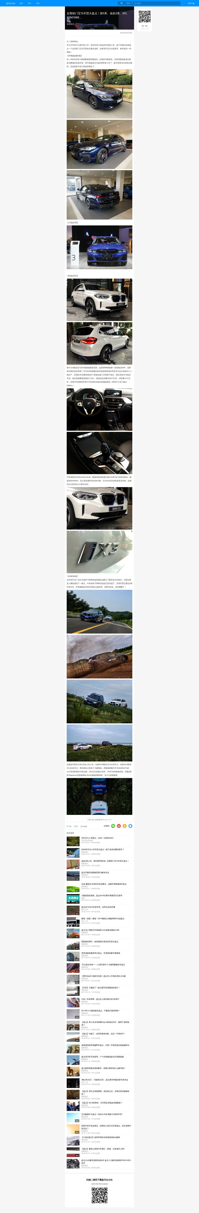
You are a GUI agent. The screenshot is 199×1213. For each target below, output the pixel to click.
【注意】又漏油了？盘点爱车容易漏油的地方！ (100, 987)
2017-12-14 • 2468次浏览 (90, 1029)
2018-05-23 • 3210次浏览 (90, 1098)
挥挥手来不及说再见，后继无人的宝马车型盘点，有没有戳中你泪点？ (106, 1127)
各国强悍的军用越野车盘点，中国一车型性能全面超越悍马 (105, 1045)
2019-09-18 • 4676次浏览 (90, 842)
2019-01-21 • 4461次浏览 (90, 1142)
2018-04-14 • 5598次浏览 (90, 1061)
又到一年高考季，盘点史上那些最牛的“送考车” (100, 999)
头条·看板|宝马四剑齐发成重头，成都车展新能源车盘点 (104, 884)
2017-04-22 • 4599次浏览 (90, 969)
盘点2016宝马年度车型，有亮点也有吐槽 (98, 907)
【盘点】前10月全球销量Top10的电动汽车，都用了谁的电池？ (105, 1023)
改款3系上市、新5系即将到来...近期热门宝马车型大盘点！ (105, 861)
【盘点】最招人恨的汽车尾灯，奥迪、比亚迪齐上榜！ (103, 1148)
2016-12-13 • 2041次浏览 (90, 923)
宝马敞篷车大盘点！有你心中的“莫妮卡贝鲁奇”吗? (101, 1114)
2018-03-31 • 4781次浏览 (90, 1038)
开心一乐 (84, 921)
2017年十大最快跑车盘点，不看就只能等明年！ (101, 1010)
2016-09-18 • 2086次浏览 (90, 900)
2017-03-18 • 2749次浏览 (90, 957)
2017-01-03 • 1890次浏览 (90, 934)
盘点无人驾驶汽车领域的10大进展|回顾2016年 (100, 930)
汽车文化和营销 (87, 840)
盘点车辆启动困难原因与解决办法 (95, 872)
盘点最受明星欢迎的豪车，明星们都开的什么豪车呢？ (103, 1068)
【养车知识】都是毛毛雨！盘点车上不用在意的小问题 (103, 976)
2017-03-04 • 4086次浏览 (90, 946)
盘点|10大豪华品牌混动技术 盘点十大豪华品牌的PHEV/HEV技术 (106, 1161)
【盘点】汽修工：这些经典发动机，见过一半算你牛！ (103, 1033)
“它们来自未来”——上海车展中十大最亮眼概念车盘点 (103, 964)
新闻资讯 (84, 852)
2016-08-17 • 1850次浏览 (90, 888)
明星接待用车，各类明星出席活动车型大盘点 (99, 941)
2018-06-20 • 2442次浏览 (90, 1107)
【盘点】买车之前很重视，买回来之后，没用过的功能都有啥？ (105, 1092)
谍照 (83, 898)
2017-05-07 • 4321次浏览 (90, 981)
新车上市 (84, 909)
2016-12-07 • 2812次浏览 (90, 911)
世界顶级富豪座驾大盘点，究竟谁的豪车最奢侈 (100, 953)
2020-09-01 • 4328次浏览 (90, 854)
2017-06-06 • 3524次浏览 (90, 1004)
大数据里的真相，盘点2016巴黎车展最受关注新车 (101, 895)
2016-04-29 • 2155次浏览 (90, 877)
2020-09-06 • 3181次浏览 (90, 865)
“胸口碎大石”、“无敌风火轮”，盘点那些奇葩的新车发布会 (104, 1079)
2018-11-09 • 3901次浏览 (90, 1133)
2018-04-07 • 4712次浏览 (90, 1050)
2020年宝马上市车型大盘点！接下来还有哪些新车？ (102, 849)
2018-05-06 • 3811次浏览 (90, 1073)
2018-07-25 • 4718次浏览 (90, 1119)
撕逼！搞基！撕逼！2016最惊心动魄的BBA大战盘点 (102, 918)
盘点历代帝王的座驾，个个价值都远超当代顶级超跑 (102, 1056)
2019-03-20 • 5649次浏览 (90, 1167)
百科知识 (84, 875)
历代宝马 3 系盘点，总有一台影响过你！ (98, 838)
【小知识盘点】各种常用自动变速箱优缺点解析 (100, 1137)
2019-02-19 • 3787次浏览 (90, 1153)
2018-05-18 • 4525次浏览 (90, 1084)
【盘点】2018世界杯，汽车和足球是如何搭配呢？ (101, 1102)
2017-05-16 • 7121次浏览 (90, 992)
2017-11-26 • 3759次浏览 (90, 1015)
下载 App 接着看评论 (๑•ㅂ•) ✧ (99, 819)
